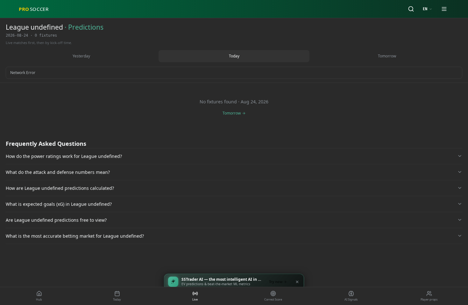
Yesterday (81, 56)
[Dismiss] (297, 281)
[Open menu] (444, 9)
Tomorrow (387, 56)
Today (234, 56)
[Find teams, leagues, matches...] (411, 9)
